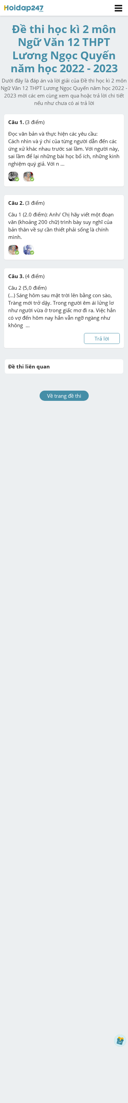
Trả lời (102, 338)
